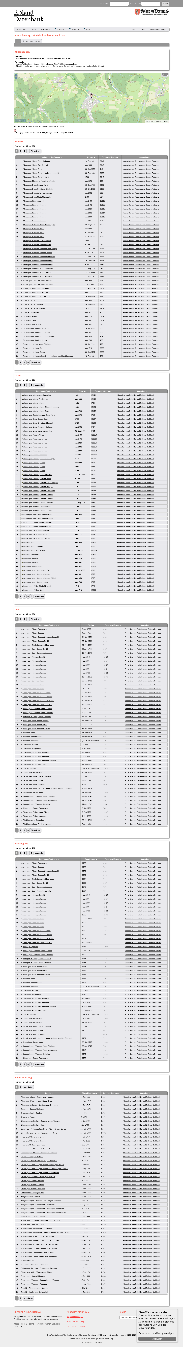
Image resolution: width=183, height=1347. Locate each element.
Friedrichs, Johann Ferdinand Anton (37, 824)
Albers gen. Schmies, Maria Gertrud (37, 273)
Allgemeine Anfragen (75, 1316)
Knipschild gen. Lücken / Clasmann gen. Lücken (40, 1240)
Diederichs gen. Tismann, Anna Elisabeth (39, 796)
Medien (75, 29)
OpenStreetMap (153, 121)
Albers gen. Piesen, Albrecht (34, 201)
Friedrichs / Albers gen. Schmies (33, 1141)
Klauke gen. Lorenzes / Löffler (33, 1224)
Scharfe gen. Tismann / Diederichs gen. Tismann (40, 1280)
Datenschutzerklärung (105, 1339)
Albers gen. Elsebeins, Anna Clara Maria (39, 181)
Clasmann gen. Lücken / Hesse (33, 1125)
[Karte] (163, 74)
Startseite (21, 29)
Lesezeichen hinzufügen (157, 29)
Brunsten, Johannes (31, 312)
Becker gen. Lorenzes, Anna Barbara (37, 280)
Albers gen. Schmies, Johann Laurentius (39, 257)
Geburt (90, 157)
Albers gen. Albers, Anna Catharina (36, 161)
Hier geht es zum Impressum (92, 1342)
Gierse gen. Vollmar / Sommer (33, 1189)
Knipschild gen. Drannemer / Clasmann (36, 1228)
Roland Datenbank (29, 15)
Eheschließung (88, 1093)
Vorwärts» (35, 151)
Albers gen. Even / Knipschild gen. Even (36, 1101)
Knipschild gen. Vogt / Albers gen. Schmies (37, 1252)
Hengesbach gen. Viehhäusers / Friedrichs (38, 1205)
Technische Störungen (76, 1326)
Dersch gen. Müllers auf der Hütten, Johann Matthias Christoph (48, 356)
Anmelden (45, 29)
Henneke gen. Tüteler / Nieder (33, 1216)
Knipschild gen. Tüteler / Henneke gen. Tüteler (39, 1248)
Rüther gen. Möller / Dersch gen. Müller (36, 1272)
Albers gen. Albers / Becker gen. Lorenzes (37, 1097)
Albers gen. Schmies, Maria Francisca (38, 269)
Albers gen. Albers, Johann (33, 169)
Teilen (133, 29)
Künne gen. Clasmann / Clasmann (34, 1264)
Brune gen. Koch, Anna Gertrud (35, 292)
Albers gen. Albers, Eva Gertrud (35, 165)
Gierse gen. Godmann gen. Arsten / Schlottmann (40, 1173)
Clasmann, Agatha (30, 316)
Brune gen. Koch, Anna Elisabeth (36, 288)
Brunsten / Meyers (28, 1117)
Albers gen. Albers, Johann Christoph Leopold (41, 173)
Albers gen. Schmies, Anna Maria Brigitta (39, 225)
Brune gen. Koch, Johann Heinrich (36, 296)
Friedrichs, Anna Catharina (33, 820)
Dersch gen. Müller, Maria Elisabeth (37, 344)
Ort (18, 41)
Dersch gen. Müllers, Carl (33, 348)
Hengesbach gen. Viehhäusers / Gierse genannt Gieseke (43, 1212)
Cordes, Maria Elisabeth (32, 772)
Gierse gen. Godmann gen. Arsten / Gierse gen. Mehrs (42, 1165)
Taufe (81, 391)
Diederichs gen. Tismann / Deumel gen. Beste (39, 1133)
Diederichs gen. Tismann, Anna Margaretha (40, 800)
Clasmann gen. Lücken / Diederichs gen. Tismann (40, 1121)
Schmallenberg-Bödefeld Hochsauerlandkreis (59, 64)
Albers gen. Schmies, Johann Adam (37, 245)
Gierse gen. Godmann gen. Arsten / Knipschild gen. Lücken (44, 1169)
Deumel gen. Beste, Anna (33, 792)
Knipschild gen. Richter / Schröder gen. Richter (39, 1244)
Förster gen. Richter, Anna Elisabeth (37, 812)
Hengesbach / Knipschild (30, 1197)
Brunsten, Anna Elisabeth (33, 304)
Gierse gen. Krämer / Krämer (32, 1181)
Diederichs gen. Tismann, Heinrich (36, 804)
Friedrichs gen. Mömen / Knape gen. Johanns (39, 1153)
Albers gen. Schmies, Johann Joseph (37, 253)
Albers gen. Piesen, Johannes (34, 205)
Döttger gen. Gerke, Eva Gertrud (35, 808)
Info (88, 29)
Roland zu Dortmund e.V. (86, 1339)
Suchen (60, 29)
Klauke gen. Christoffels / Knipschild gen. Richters (40, 1220)
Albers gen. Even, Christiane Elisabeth (38, 189)
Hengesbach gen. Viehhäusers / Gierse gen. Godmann (42, 1208)
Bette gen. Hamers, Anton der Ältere (37, 522)
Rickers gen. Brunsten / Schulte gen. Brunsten (39, 1268)
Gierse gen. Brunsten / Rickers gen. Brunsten (39, 1161)
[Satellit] (166, 74)
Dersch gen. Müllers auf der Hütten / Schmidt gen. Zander (44, 1129)
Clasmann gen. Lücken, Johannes (36, 332)
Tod (90, 625)
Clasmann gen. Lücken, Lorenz (35, 340)
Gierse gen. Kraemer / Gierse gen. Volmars (38, 1177)
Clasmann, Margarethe (32, 324)
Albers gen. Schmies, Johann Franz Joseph (40, 249)
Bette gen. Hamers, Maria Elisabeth (37, 526)
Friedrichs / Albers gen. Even (32, 1137)
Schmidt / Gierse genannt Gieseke (34, 1288)
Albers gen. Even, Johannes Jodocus (37, 193)
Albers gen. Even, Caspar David (35, 185)
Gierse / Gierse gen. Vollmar (32, 1157)
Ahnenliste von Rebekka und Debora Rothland (141, 161)
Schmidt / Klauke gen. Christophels (34, 1292)
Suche (33, 29)
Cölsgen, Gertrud (29, 768)
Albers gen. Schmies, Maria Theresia (37, 277)
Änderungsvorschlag (31, 41)
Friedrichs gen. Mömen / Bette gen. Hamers (38, 1149)
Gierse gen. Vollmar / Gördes (32, 1185)
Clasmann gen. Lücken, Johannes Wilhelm (40, 336)
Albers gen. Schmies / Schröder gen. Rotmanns (39, 1105)
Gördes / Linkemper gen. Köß (32, 1193)
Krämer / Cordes (27, 1260)
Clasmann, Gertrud (30, 320)
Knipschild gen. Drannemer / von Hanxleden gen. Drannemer (45, 1232)
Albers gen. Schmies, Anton (33, 229)
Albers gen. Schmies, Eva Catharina (37, 241)
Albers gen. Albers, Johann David (36, 177)
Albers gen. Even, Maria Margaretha (37, 197)
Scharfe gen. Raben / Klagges (33, 1276)
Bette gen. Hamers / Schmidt (32, 1109)
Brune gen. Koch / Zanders (31, 1113)
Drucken (142, 29)
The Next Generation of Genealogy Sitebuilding (79, 1335)
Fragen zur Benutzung (75, 1321)
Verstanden (157, 1339)
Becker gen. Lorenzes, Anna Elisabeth (38, 284)
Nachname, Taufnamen (51, 157)
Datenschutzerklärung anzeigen (156, 1333)
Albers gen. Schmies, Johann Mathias (38, 261)
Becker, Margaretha (30, 947)
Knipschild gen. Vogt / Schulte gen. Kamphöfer (39, 1256)
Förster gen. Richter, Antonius (34, 816)
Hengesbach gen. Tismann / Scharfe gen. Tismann (41, 1201)
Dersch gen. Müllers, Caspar (34, 352)
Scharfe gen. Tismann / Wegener (34, 1284)
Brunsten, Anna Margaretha (34, 308)
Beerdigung (90, 859)
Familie (48, 1093)
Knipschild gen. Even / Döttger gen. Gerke (37, 1236)
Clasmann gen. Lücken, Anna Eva (36, 328)
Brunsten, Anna (29, 300)
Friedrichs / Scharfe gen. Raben (33, 1145)
